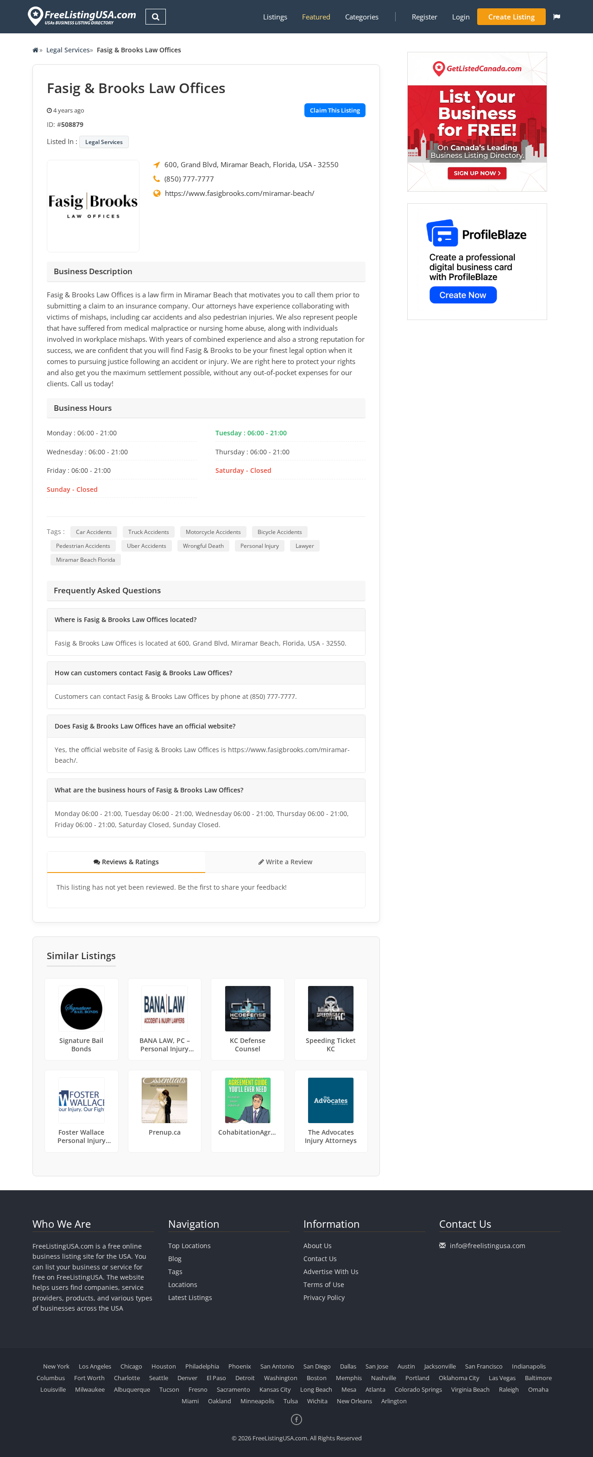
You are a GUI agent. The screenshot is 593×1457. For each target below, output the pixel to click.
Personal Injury (259, 546)
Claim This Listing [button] (335, 110)
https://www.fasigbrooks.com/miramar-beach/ (240, 193)
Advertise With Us (331, 1271)
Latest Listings (190, 1297)
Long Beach (316, 1389)
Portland (417, 1378)
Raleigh (509, 1389)
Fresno (198, 1389)
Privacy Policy (324, 1297)
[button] (557, 16)
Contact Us (320, 1258)
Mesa (348, 1389)
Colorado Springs (418, 1389)
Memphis (349, 1378)
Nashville (383, 1378)
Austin (406, 1366)
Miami (190, 1401)
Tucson (169, 1389)
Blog (175, 1258)
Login (461, 16)
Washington (280, 1378)
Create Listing (511, 16)
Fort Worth (89, 1378)
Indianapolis (529, 1366)
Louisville (53, 1389)
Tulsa (291, 1401)
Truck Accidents (148, 532)
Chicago (131, 1366)
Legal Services (68, 49)
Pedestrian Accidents (83, 546)
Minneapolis (257, 1401)
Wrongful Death (203, 546)
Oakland (219, 1401)
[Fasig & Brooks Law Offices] (93, 205)
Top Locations (189, 1245)
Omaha (538, 1389)
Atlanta (375, 1389)
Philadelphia (202, 1366)
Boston (317, 1378)
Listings (275, 16)
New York (56, 1366)
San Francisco (484, 1366)
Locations (182, 1284)
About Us (317, 1245)
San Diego (317, 1366)
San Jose (377, 1366)
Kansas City (275, 1389)
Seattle (158, 1378)
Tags (175, 1271)
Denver (187, 1378)
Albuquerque (132, 1389)
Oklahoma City (459, 1378)
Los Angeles (95, 1366)
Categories (362, 16)
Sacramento (233, 1389)
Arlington (394, 1401)
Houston (163, 1366)
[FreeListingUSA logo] (80, 16)
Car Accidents (94, 532)
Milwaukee (90, 1389)
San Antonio (277, 1366)
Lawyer (305, 546)
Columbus (51, 1378)
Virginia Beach (470, 1389)
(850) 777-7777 (189, 178)
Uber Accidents (146, 546)
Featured (316, 16)
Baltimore (538, 1378)
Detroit (245, 1378)
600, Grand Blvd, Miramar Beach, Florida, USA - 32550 (251, 164)
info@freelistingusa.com (487, 1245)
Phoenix (239, 1366)
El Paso (216, 1378)
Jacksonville (440, 1366)
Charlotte (127, 1378)
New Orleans (354, 1401)
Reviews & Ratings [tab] (129, 861)
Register (424, 16)
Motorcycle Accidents (213, 532)
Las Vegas (502, 1378)
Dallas (348, 1366)
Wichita (317, 1401)
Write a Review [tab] (288, 861)
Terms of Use (323, 1284)
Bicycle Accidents (280, 532)
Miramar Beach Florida (85, 560)
